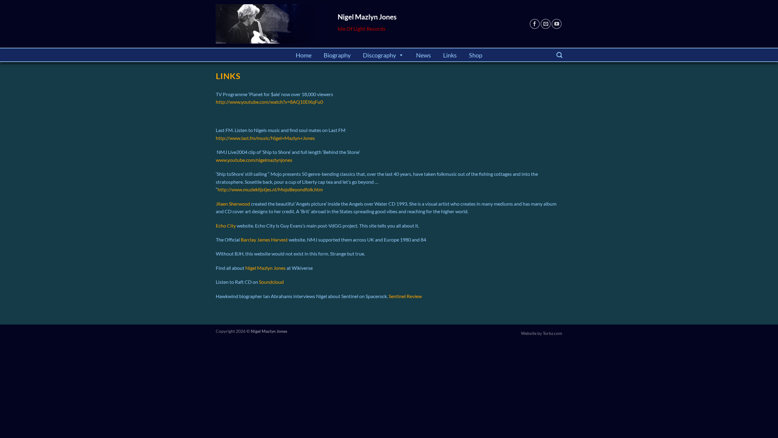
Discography (379, 55)
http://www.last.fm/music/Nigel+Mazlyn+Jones (265, 138)
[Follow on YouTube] (557, 24)
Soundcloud (271, 282)
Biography (337, 55)
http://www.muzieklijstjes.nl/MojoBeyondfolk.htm (270, 189)
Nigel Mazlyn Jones (266, 268)
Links (450, 55)
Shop (475, 55)
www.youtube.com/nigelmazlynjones (254, 160)
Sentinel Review (405, 296)
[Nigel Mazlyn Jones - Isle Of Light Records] (272, 24)
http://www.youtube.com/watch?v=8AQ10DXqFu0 (269, 102)
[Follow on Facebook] (535, 24)
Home (304, 55)
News (423, 55)
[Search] (559, 54)
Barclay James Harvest (265, 239)
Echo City (226, 225)
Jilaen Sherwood (233, 204)
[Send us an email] (546, 24)
